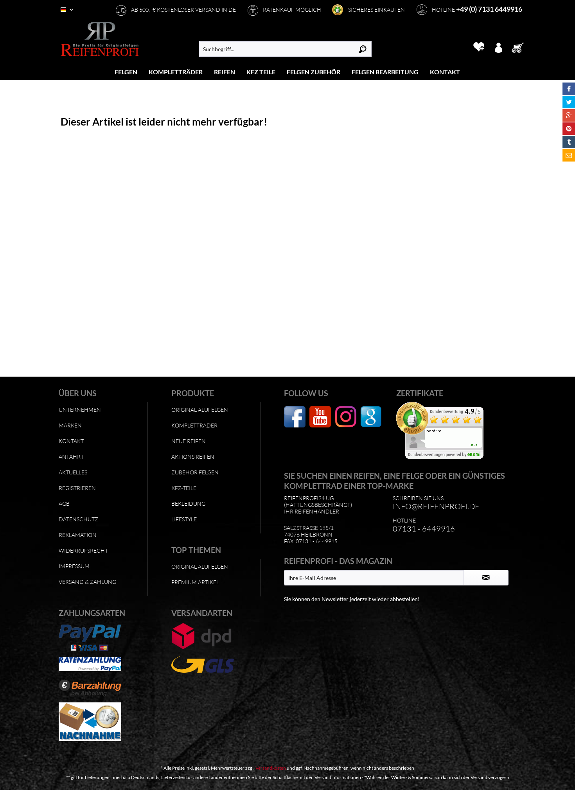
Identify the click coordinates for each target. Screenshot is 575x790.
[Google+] (568, 115)
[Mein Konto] (498, 47)
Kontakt (71, 441)
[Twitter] (568, 102)
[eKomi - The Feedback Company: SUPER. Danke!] (450, 430)
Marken (70, 425)
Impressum (74, 566)
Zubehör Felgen (195, 472)
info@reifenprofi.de (436, 506)
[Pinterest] (568, 128)
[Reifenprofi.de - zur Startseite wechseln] (100, 39)
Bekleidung (188, 503)
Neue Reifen (188, 441)
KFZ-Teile (183, 488)
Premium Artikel (195, 582)
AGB (64, 503)
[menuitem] (126, 72)
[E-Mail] (568, 155)
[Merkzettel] (478, 47)
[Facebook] (568, 89)
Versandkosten (270, 768)
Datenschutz (78, 519)
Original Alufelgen (199, 409)
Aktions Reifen (192, 456)
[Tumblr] (568, 142)
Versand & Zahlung (87, 581)
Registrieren (77, 488)
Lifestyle (184, 519)
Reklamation (78, 534)
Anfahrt (71, 456)
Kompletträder (194, 425)
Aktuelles (73, 472)
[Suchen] (363, 49)
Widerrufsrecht (83, 550)
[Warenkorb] (520, 47)
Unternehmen (80, 409)
